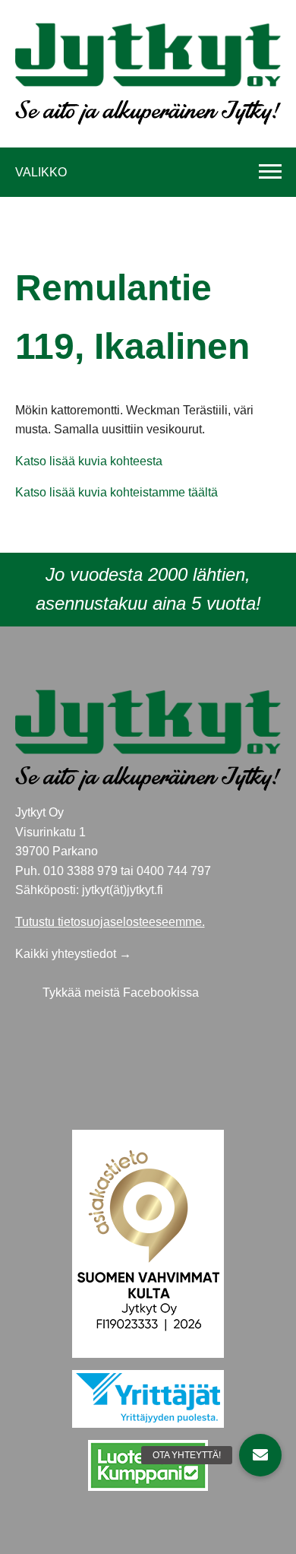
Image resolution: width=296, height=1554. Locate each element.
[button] (260, 1455)
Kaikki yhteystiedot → (73, 953)
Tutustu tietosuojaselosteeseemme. (110, 921)
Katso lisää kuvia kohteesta (88, 461)
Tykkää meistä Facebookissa (121, 992)
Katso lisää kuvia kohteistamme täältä (116, 492)
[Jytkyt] (148, 53)
